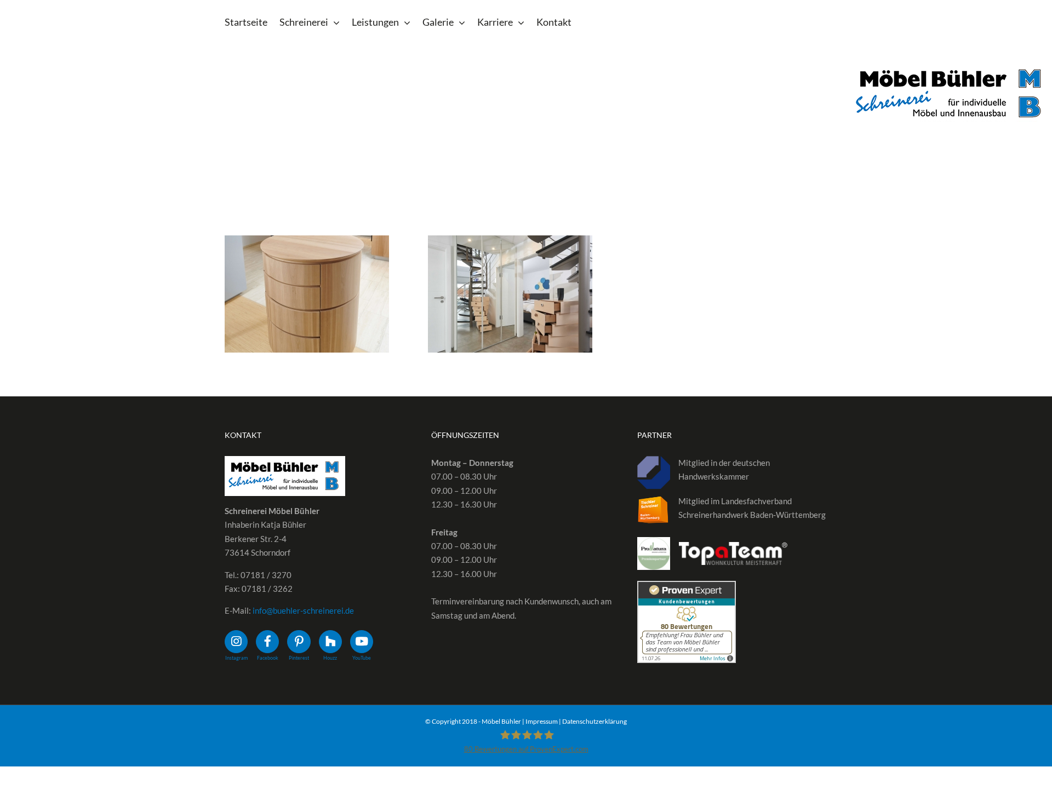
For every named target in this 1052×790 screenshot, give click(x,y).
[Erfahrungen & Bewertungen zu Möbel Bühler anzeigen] (686, 587)
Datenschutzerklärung (594, 721)
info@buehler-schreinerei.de (303, 610)
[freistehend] (307, 294)
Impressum (541, 721)
